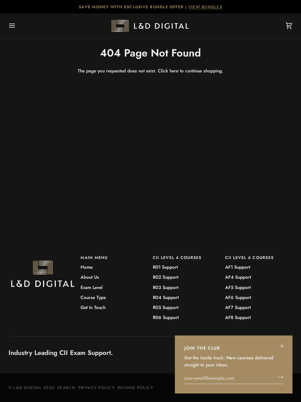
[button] (42, 256)
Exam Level (92, 287)
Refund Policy (135, 388)
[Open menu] (17, 26)
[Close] (284, 343)
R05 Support (165, 307)
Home (87, 267)
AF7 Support (238, 307)
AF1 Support (237, 267)
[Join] (278, 377)
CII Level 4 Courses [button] (177, 257)
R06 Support (166, 317)
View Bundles (205, 7)
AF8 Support (238, 317)
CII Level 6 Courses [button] (249, 257)
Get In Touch (93, 307)
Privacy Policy (96, 388)
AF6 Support (238, 297)
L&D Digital (28, 388)
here (174, 70)
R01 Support (165, 267)
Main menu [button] (94, 257)
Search (66, 388)
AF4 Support (238, 277)
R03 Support (165, 287)
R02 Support (165, 277)
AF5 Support (238, 287)
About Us (90, 277)
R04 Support (166, 297)
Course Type (93, 297)
